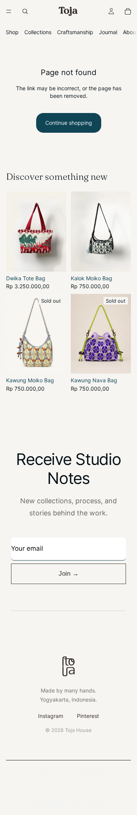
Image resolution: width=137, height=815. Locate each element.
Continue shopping (68, 122)
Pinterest (88, 716)
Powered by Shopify (83, 771)
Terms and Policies (69, 786)
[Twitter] (76, 802)
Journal (108, 32)
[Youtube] (49, 802)
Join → (69, 573)
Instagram (50, 716)
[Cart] (127, 11)
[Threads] (89, 802)
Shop (12, 32)
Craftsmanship (75, 32)
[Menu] (9, 11)
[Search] (25, 11)
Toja (54, 771)
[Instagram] (35, 802)
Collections (37, 32)
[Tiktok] (62, 802)
